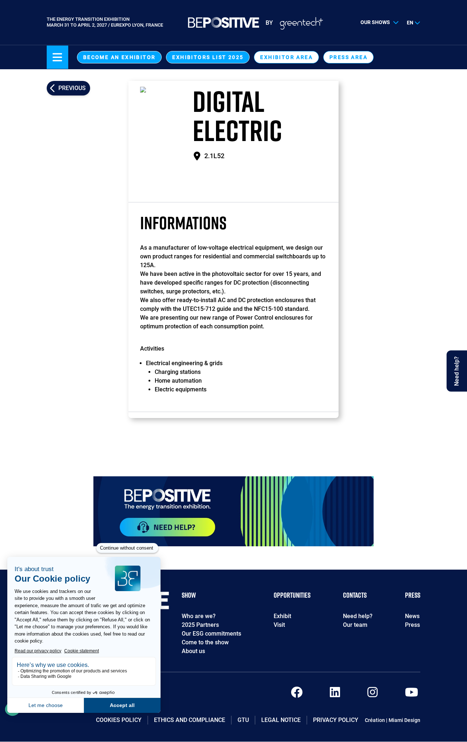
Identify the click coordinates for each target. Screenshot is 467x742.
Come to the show (205, 642)
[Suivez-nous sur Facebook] (296, 694)
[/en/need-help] (233, 511)
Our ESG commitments (211, 633)
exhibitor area (286, 57)
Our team (355, 624)
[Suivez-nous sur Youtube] (411, 694)
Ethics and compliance (189, 719)
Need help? (358, 616)
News (412, 616)
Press (412, 624)
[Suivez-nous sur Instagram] (372, 694)
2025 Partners (200, 624)
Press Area (348, 57)
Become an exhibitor (119, 57)
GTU (243, 719)
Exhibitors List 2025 (207, 57)
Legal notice (281, 719)
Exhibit (282, 616)
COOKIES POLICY (119, 719)
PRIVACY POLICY (335, 719)
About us (193, 651)
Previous (72, 88)
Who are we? (199, 616)
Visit (279, 624)
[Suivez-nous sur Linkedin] (335, 694)
